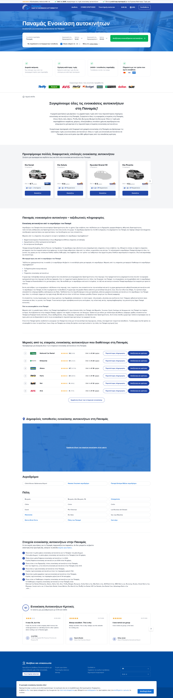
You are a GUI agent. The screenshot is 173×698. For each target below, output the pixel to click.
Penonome (28, 515)
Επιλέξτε (37, 193)
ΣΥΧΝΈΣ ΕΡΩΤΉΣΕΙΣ (88, 7)
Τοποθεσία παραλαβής (33, 37)
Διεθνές (75, 7)
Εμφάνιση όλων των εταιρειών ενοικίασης (86, 400)
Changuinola (115, 499)
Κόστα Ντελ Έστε (31, 520)
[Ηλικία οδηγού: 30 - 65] (61, 44)
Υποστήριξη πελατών (107, 7)
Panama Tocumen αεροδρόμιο (78, 483)
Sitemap (57, 672)
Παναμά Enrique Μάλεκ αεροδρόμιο (123, 483)
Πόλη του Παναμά (74, 520)
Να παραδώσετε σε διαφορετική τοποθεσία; (43, 44)
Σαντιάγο (114, 520)
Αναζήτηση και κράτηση (138, 353)
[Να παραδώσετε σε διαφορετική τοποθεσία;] (26, 44)
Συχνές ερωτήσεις (61, 667)
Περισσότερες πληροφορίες (115, 353)
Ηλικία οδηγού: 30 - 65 (70, 44)
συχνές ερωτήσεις (65, 548)
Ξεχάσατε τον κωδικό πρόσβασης (99, 670)
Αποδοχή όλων (145, 691)
